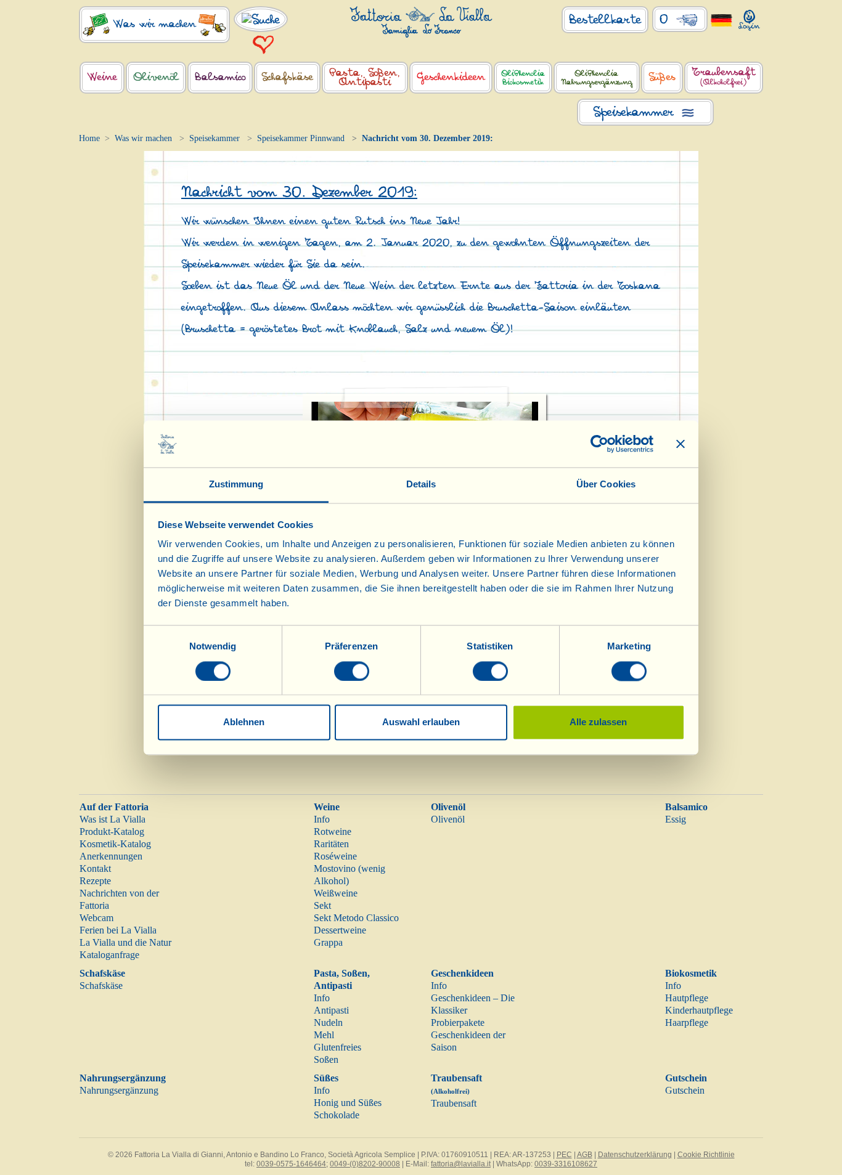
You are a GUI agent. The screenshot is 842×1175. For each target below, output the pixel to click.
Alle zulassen (598, 722)
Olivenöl (448, 807)
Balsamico (686, 807)
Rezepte (95, 881)
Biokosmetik (691, 973)
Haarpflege (686, 1022)
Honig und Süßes (348, 1102)
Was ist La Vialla (112, 819)
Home (89, 138)
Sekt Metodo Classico (356, 918)
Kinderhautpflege (699, 1010)
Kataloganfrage (109, 954)
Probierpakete (457, 1022)
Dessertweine (340, 930)
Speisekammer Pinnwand (301, 138)
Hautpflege (686, 998)
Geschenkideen (462, 973)
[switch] (351, 671)
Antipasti (331, 1010)
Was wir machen (143, 138)
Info (322, 819)
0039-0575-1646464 (291, 1164)
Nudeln (328, 1022)
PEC (564, 1154)
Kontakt (95, 868)
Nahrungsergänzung (123, 1078)
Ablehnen (243, 722)
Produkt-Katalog (112, 831)
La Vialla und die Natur (125, 942)
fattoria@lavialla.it (461, 1164)
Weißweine (336, 893)
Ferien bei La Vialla (118, 930)
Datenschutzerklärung (635, 1154)
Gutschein (686, 1078)
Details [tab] (421, 484)
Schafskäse (102, 973)
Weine (327, 807)
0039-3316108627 (565, 1164)
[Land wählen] (721, 19)
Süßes (326, 1078)
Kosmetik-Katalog (115, 844)
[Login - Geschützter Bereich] (749, 17)
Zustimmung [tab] (236, 484)
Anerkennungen (111, 856)
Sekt (322, 905)
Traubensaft (453, 1103)
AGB (584, 1154)
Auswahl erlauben (421, 722)
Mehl (324, 1035)
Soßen (326, 1059)
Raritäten (331, 844)
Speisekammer (214, 138)
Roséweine (335, 856)
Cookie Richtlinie (706, 1154)
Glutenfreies (337, 1047)
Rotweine (332, 831)
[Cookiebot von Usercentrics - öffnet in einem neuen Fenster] (599, 443)
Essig (675, 819)
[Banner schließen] (680, 443)
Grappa (328, 942)
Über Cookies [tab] (606, 484)
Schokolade (336, 1115)
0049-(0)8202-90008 (365, 1164)
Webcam (96, 918)
